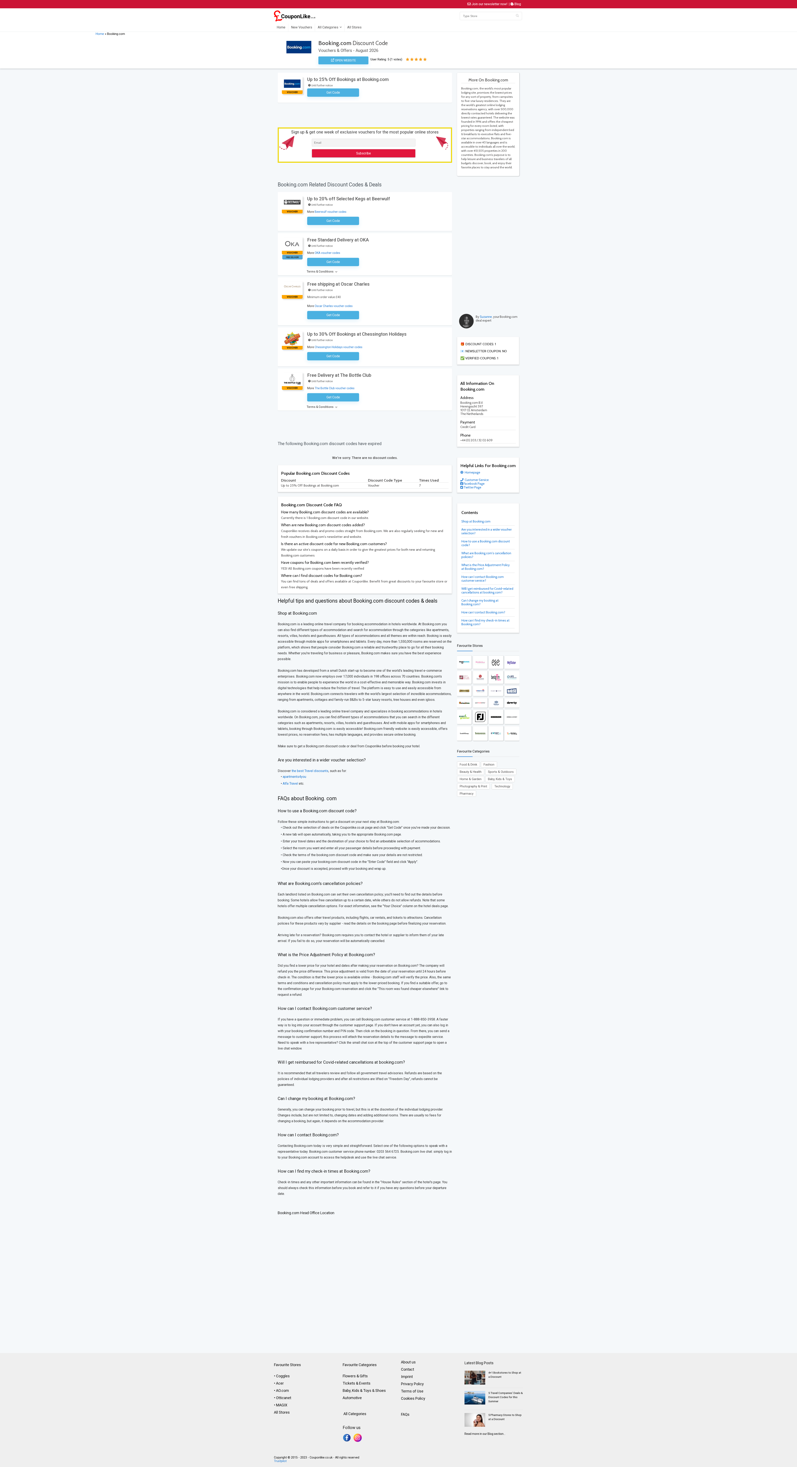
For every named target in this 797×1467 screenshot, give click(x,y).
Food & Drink (468, 764)
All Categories (328, 27)
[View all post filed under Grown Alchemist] (512, 717)
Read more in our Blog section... (485, 1433)
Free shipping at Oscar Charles (338, 284)
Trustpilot (280, 1461)
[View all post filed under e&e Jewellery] (496, 662)
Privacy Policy (412, 1384)
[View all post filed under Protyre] (480, 691)
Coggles (283, 1376)
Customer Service (476, 480)
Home (281, 27)
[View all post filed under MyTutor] (512, 662)
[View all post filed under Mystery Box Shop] (512, 733)
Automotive (352, 1398)
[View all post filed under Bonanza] (480, 733)
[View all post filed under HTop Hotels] (464, 662)
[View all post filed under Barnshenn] (464, 703)
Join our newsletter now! (489, 4)
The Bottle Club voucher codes (334, 388)
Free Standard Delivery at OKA (338, 239)
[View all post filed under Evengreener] (464, 717)
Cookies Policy (413, 1398)
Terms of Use (412, 1391)
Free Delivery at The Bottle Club (339, 375)
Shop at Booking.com (475, 521)
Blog (517, 4)
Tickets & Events (356, 1383)
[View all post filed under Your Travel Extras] (480, 703)
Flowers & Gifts (355, 1376)
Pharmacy (466, 793)
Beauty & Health (471, 772)
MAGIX (281, 1405)
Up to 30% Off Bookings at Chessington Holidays (357, 334)
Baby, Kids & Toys (500, 779)
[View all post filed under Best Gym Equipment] (496, 677)
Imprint (407, 1376)
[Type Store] (517, 16)
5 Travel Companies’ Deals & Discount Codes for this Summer (505, 1397)
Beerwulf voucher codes (330, 211)
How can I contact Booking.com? (483, 612)
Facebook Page (474, 484)
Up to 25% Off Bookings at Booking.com (348, 79)
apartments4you (294, 777)
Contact (407, 1369)
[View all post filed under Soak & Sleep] (464, 733)
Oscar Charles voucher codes (334, 306)
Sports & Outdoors (501, 772)
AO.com (282, 1390)
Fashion (489, 764)
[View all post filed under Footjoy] (480, 717)
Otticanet (283, 1398)
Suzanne (486, 317)
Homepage (472, 472)
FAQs (405, 1414)
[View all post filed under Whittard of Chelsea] (496, 703)
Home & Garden (471, 779)
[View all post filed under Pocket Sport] (496, 691)
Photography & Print (473, 786)
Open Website (345, 60)
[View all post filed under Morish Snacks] (512, 691)
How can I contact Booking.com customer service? (482, 578)
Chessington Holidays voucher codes (338, 347)
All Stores (354, 27)
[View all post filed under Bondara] (480, 662)
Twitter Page (472, 487)
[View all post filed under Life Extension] (512, 677)
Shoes (380, 1390)
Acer (280, 1383)
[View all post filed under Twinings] (464, 691)
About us (408, 1362)
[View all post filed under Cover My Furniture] (496, 733)
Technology (502, 786)
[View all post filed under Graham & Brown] (496, 717)
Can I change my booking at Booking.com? (480, 602)
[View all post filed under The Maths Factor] (480, 677)
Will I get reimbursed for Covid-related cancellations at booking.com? (487, 590)
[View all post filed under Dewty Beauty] (512, 703)
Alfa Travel (290, 783)
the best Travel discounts (310, 771)
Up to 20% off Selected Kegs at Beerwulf (348, 198)
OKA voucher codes (327, 252)
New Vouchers (301, 27)
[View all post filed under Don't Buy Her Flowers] (464, 677)
